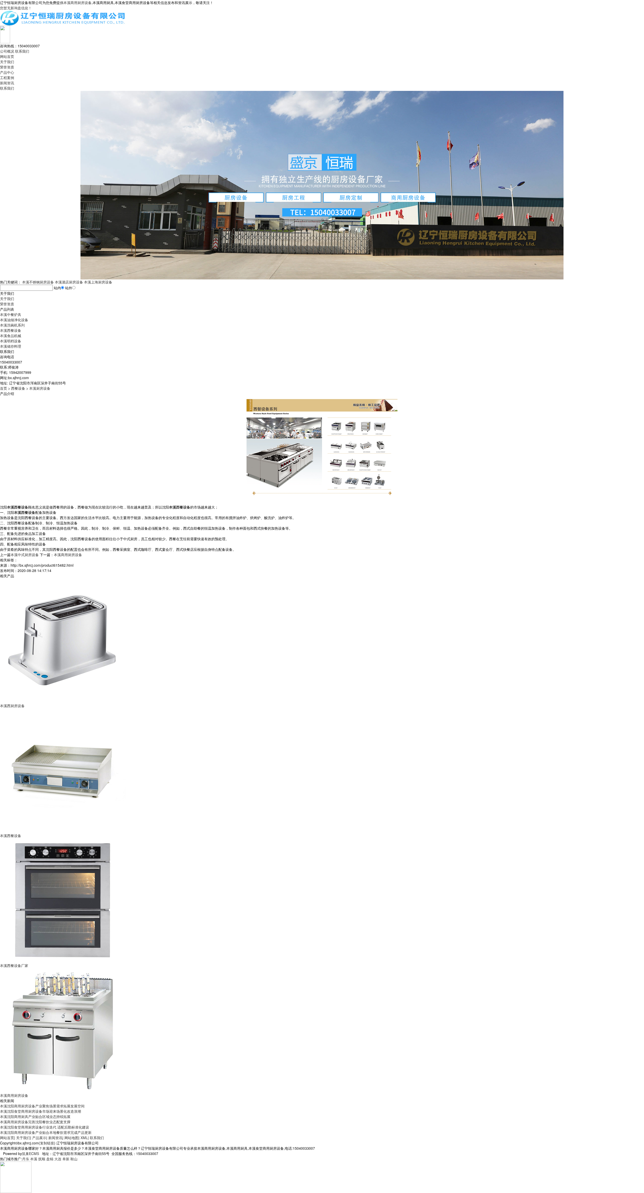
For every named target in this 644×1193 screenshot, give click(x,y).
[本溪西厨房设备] (63, 640)
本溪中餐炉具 (10, 314)
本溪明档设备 (10, 340)
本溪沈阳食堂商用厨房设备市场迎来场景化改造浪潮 (40, 1111)
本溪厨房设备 (39, 388)
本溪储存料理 (10, 346)
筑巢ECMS (30, 1153)
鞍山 (73, 1158)
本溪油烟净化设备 (14, 319)
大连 (57, 1158)
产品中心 (7, 72)
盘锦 (49, 1158)
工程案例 (7, 77)
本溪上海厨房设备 (98, 281)
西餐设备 (18, 388)
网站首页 (7, 56)
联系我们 (22, 51)
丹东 (25, 1158)
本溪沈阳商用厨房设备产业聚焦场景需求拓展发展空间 (42, 1105)
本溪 (33, 1158)
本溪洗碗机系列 (12, 325)
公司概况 (7, 51)
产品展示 (39, 1137)
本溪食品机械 (10, 335)
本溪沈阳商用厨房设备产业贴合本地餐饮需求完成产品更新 (46, 1132)
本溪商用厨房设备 (77, 2)
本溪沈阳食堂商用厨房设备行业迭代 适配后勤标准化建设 (44, 1127)
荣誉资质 (7, 66)
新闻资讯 (7, 82)
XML (84, 1137)
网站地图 (71, 1137)
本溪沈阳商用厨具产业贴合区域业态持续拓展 (35, 1116)
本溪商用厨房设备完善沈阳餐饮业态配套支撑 (35, 1121)
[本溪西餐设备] (63, 770)
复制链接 (47, 1142)
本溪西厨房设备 (12, 705)
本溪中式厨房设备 (25, 554)
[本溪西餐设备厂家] (63, 899)
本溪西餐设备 (10, 330)
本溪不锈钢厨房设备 (38, 281)
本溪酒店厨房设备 (69, 281)
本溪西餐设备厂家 (14, 965)
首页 (3, 388)
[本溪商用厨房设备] (63, 1029)
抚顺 (41, 1158)
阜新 (65, 1158)
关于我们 (7, 61)
